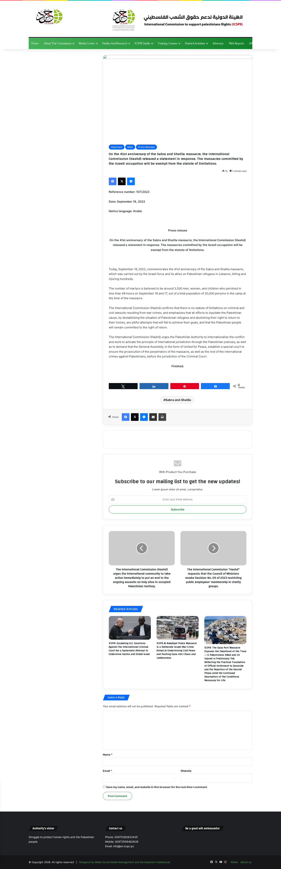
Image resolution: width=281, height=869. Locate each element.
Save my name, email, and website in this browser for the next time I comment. (157, 787)
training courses (167, 43)
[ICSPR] (48, 16)
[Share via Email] (153, 417)
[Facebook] (112, 181)
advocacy (218, 43)
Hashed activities (195, 43)
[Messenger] (131, 181)
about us (245, 862)
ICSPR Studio (142, 43)
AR (251, 43)
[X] (122, 181)
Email (107, 770)
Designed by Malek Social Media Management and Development (118, 862)
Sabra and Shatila (178, 400)
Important (116, 147)
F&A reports (236, 43)
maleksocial (163, 862)
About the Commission (57, 43)
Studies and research (114, 43)
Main (130, 147)
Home (35, 43)
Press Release (146, 147)
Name (107, 754)
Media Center (87, 43)
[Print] (162, 417)
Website (186, 770)
